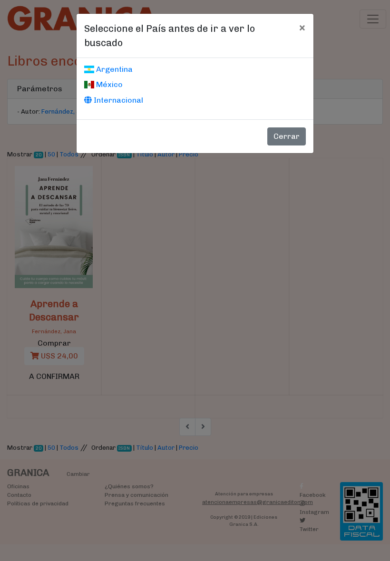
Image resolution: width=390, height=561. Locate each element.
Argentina (113, 69)
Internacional (117, 100)
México (108, 84)
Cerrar (286, 136)
